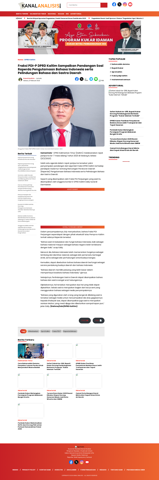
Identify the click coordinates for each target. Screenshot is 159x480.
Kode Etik (59, 470)
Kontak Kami (45, 470)
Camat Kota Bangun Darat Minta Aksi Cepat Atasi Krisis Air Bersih (124, 149)
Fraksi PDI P (56, 331)
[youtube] (130, 6)
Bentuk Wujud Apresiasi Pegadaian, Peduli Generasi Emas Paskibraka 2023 (46, 18)
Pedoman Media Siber (136, 470)
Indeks (15, 470)
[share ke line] (96, 80)
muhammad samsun (121, 80)
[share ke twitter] (82, 80)
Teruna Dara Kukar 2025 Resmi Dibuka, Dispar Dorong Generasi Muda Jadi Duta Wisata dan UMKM (125, 141)
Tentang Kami (116, 470)
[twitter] (119, 6)
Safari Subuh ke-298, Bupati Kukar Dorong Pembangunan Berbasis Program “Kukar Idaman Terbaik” (125, 113)
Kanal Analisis (28, 78)
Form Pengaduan (88, 470)
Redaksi (103, 470)
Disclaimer (71, 470)
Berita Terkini (22, 14)
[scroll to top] (152, 476)
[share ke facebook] (77, 80)
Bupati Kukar (117, 68)
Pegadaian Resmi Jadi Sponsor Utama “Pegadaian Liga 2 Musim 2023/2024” (112, 18)
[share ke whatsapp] (87, 80)
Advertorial (75, 14)
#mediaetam (33, 331)
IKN (67, 14)
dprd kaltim (45, 331)
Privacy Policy (28, 470)
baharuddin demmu (121, 64)
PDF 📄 (98, 320)
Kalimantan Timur (38, 14)
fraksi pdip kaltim (119, 76)
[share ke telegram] (91, 80)
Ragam (61, 14)
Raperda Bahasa (69, 331)
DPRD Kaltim (29, 59)
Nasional (52, 14)
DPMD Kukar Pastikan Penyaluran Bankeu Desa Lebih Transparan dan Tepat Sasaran (126, 123)
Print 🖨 (84, 320)
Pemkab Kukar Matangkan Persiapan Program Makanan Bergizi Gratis (123, 132)
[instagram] (125, 6)
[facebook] (114, 6)
